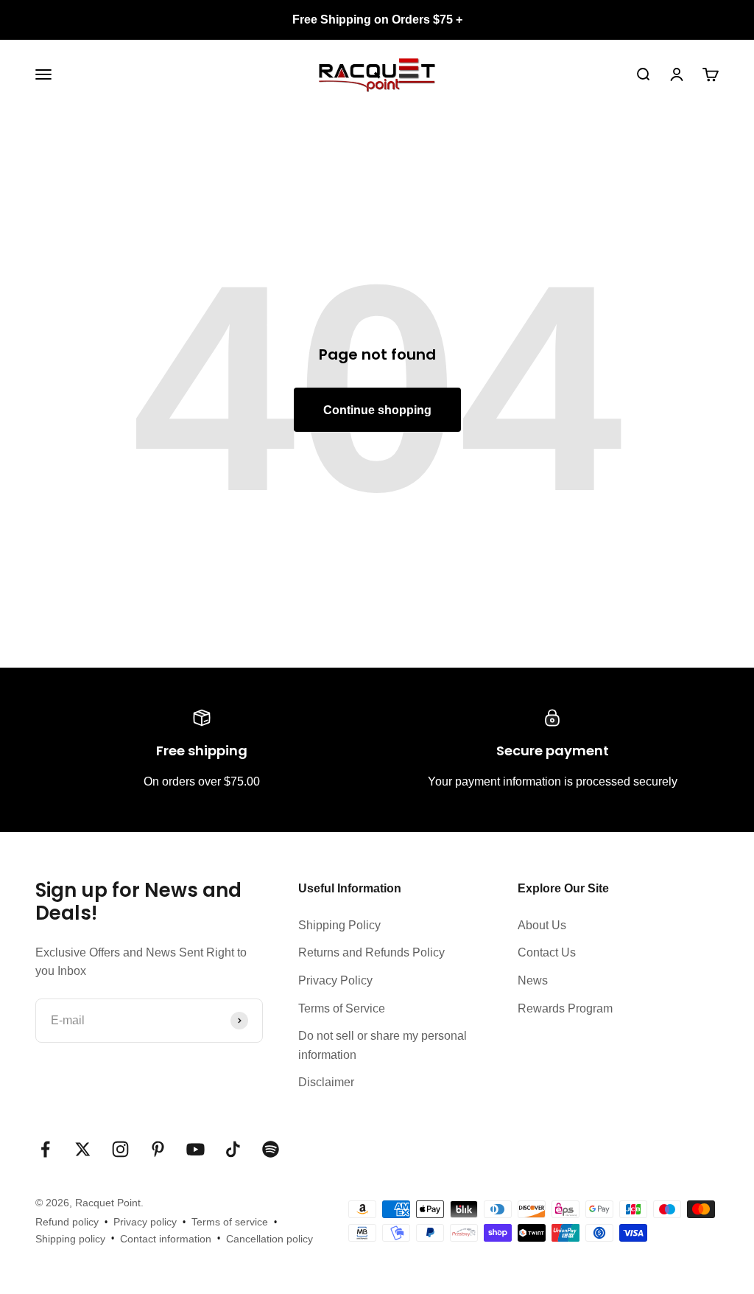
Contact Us (547, 952)
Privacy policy (145, 1222)
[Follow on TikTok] (233, 1149)
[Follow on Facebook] (45, 1149)
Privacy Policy (335, 980)
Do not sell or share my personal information (382, 1045)
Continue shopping (377, 410)
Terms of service (229, 1222)
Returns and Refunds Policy (371, 952)
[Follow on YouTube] (195, 1149)
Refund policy (67, 1222)
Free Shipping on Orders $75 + (377, 19)
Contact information (165, 1239)
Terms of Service (341, 1008)
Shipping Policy (339, 925)
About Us (542, 925)
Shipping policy (70, 1239)
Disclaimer (326, 1082)
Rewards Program (565, 1008)
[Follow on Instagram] (120, 1149)
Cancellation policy (269, 1239)
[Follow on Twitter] (83, 1149)
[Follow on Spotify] (271, 1149)
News (533, 980)
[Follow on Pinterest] (158, 1149)
